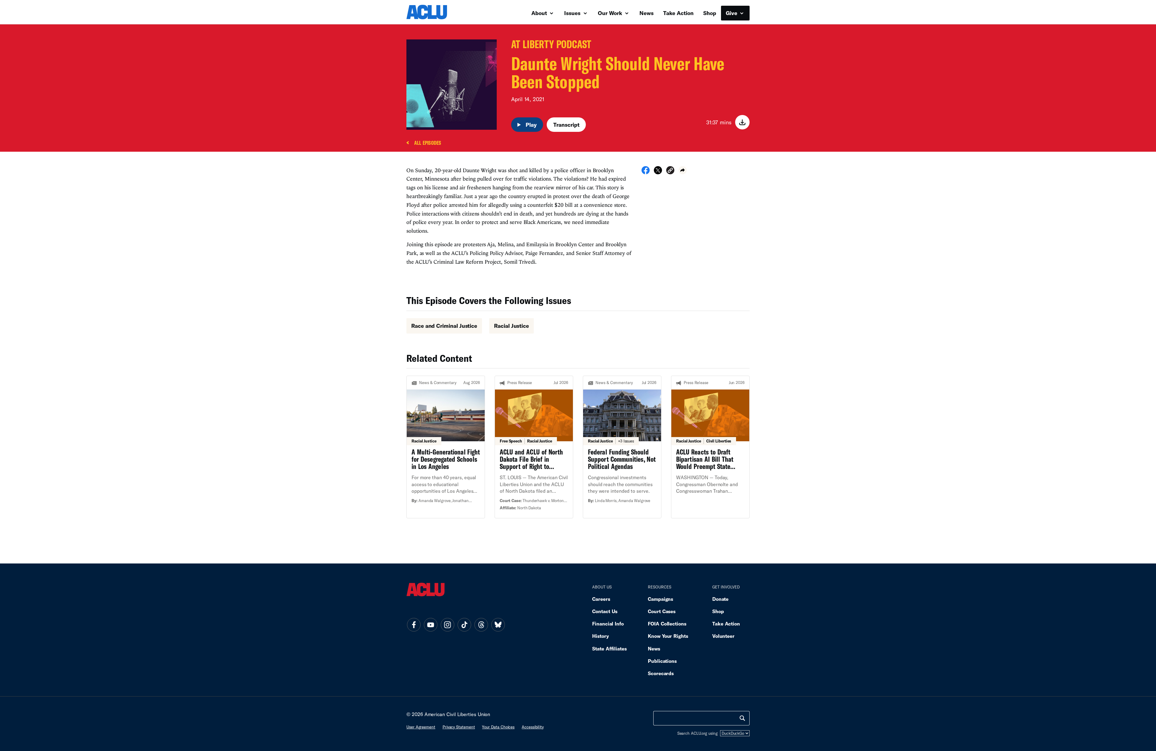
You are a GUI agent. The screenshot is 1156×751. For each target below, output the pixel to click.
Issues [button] (573, 13)
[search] (742, 718)
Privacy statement (459, 727)
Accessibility (533, 727)
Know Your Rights (668, 636)
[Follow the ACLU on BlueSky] (498, 624)
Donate (720, 599)
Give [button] (732, 13)
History (600, 636)
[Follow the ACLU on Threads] (481, 624)
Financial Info (608, 623)
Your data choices (498, 727)
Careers (601, 599)
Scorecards (661, 673)
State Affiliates (609, 648)
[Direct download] (742, 122)
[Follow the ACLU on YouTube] (430, 624)
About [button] (539, 13)
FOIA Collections (667, 623)
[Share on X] (658, 172)
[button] (670, 171)
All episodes (427, 143)
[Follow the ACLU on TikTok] (464, 624)
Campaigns (660, 599)
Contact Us (604, 611)
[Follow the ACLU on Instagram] (447, 624)
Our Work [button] (611, 13)
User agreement (420, 727)
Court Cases (662, 611)
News (646, 13)
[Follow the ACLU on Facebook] (413, 624)
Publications (662, 661)
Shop (709, 13)
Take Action (678, 13)
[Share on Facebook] (646, 172)
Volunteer (723, 636)
